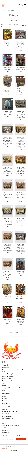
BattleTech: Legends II (20, 272)
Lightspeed (4, 448)
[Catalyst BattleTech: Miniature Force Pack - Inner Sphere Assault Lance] (20, 185)
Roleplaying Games (7, 376)
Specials (4, 385)
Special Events (6, 432)
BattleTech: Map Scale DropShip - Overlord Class (7, 113)
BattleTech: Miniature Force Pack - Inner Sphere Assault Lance (20, 196)
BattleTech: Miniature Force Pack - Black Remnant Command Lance (20, 45)
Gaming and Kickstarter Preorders (11, 388)
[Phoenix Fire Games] (3, 5)
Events (3, 390)
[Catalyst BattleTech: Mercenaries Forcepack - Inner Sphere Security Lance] (7, 237)
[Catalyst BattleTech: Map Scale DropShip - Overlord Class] (7, 104)
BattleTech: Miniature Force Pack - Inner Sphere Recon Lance (7, 274)
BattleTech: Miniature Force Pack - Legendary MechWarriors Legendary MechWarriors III (20, 142)
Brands (7, 10)
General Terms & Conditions (10, 411)
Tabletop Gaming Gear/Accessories (12, 374)
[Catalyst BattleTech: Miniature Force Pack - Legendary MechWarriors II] (7, 160)
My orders (5, 398)
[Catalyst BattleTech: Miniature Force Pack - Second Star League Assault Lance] (20, 104)
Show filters (14, 20)
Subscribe (21, 439)
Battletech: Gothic (7, 42)
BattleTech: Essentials (7, 68)
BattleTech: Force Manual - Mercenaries (20, 298)
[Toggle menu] (24, 5)
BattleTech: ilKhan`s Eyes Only (20, 90)
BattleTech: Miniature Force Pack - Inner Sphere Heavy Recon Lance (7, 196)
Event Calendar (6, 428)
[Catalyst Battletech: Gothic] (7, 34)
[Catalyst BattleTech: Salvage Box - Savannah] (7, 81)
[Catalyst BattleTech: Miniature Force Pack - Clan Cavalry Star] (20, 211)
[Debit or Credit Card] (16, 450)
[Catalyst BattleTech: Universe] (7, 312)
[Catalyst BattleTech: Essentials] (7, 60)
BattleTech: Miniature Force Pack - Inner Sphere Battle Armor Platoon (20, 170)
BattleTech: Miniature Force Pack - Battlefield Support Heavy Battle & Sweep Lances (7, 140)
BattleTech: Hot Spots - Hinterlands (7, 298)
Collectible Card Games (8, 378)
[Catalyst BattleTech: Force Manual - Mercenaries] (20, 289)
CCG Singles (5, 430)
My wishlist (5, 403)
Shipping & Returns (7, 418)
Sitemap (4, 423)
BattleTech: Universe (7, 320)
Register (4, 396)
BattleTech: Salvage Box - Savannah (7, 90)
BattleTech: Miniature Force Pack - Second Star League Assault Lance (20, 114)
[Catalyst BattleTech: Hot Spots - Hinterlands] (7, 289)
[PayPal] (14, 450)
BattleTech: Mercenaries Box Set (20, 321)
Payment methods (7, 416)
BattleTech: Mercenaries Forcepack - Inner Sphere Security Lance (7, 247)
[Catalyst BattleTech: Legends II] (20, 264)
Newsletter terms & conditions (10, 425)
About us (4, 409)
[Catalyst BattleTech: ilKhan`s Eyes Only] (20, 81)
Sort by (9, 25)
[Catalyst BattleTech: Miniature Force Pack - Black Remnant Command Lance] (20, 34)
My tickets (4, 401)
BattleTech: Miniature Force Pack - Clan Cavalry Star (20, 221)
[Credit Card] (11, 450)
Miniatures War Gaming (8, 381)
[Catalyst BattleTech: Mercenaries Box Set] (20, 312)
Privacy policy (5, 414)
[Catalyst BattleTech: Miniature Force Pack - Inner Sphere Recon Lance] (7, 264)
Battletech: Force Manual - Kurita (20, 68)
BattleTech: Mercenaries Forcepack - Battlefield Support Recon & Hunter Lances (20, 248)
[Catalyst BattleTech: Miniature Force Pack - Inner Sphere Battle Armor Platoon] (20, 160)
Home (3, 10)
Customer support (7, 421)
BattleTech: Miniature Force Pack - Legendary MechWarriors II (7, 170)
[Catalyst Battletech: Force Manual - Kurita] (20, 60)
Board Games (5, 367)
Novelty (4, 383)
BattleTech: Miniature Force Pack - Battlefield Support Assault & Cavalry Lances (7, 221)
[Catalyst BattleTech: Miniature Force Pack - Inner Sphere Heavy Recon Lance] (7, 185)
